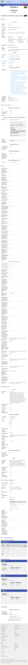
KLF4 (11, 420)
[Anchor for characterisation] (14, 538)
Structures (16, 645)
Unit (24, 501)
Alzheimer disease (11, 42)
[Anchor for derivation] (11, 386)
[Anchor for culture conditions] (15, 480)
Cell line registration (5, 647)
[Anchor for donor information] (12, 105)
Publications (3, 640)
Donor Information (6, 15)
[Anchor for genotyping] (8, 607)
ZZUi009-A (10, 24)
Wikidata (3, 65)
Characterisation (22, 15)
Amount (20, 501)
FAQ (2, 644)
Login (26, 2)
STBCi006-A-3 (20, 36)
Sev (11, 424)
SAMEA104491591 (13, 162)
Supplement (12, 501)
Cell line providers (4, 635)
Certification (3, 645)
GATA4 (12, 569)
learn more (18, 5)
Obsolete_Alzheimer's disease (16, 122)
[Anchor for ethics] (5, 166)
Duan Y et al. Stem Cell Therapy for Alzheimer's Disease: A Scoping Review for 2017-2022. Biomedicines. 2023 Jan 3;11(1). (19, 92)
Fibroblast (11, 391)
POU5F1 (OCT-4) (3, 551)
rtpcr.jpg (11, 441)
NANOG (3, 548)
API (15, 648)
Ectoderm (3, 590)
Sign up (2, 655)
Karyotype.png (13, 614)
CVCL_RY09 (10, 63)
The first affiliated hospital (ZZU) (14, 54)
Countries (3, 637)
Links (15, 629)
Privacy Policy (17, 634)
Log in (2, 653)
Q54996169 (10, 65)
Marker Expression (5, 542)
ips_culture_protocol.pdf (14, 508)
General (2, 15)
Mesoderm (4, 575)
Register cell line (4, 627)
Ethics (10, 15)
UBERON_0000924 (9, 595)
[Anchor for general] (6, 19)
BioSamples (4, 61)
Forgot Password (4, 656)
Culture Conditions (17, 15)
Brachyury (13, 584)
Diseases (3, 639)
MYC (11, 422)
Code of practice (17, 628)
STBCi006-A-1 (11, 36)
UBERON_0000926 (9, 580)
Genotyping (25, 15)
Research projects (4, 636)
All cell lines (3, 628)
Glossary (2, 648)
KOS (11, 423)
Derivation (13, 15)
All (3, 629)
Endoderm (4, 561)
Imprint (15, 636)
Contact (15, 649)
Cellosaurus (4, 63)
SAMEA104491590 (11, 61)
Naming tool (16, 647)
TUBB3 (12, 599)
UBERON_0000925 (9, 565)
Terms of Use (16, 635)
